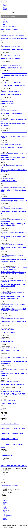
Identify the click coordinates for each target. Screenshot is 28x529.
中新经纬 (5, 508)
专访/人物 (5, 22)
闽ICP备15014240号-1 (12, 527)
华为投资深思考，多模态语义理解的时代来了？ (14, 394)
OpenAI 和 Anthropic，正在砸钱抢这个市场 (13, 85)
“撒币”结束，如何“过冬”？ (8, 341)
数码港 (4, 518)
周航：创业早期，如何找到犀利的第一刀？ (12, 384)
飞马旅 (4, 507)
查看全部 (3, 415)
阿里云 (4, 506)
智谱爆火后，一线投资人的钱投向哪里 (11, 94)
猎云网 (4, 504)
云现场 (4, 7)
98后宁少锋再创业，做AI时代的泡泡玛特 (12, 49)
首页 (4, 4)
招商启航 (5, 517)
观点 (4, 24)
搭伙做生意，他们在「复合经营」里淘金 (12, 68)
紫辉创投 (5, 519)
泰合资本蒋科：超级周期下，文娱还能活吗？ (13, 147)
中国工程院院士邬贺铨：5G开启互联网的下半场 (14, 201)
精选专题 (5, 8)
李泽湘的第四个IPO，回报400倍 (9, 29)
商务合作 (12, 485)
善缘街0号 (5, 503)
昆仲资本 (5, 502)
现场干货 (5, 21)
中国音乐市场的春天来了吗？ (9, 181)
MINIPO (5, 511)
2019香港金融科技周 (6, 455)
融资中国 (5, 514)
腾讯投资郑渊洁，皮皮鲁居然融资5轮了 (11, 113)
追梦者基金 (5, 500)
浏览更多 (3, 109)
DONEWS (5, 498)
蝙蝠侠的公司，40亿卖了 (7, 104)
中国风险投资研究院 (8, 515)
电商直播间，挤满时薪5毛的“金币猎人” (11, 58)
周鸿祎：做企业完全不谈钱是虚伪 (10, 350)
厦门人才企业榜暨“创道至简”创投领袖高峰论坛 (14, 466)
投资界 (4, 512)
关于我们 (5, 9)
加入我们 (17, 485)
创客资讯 (5, 5)
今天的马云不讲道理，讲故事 (9, 403)
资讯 (4, 19)
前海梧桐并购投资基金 (8, 510)
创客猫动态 (7, 485)
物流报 (4, 499)
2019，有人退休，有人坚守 (8, 332)
